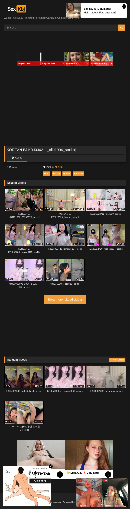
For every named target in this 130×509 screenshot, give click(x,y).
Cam (57, 173)
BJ (48, 173)
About (18, 157)
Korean (79, 173)
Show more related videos (65, 299)
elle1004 (60, 167)
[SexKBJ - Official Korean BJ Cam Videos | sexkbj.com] (65, 9)
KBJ (68, 173)
